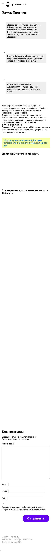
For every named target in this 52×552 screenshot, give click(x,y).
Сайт (4, 498)
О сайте (5, 537)
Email (4, 491)
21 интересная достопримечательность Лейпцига (25, 192)
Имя (4, 484)
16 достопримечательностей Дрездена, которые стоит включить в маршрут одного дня (25, 143)
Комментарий (8, 444)
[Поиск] (47, 4)
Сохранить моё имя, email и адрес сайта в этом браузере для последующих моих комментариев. (23, 508)
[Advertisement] (26, 310)
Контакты (15, 537)
